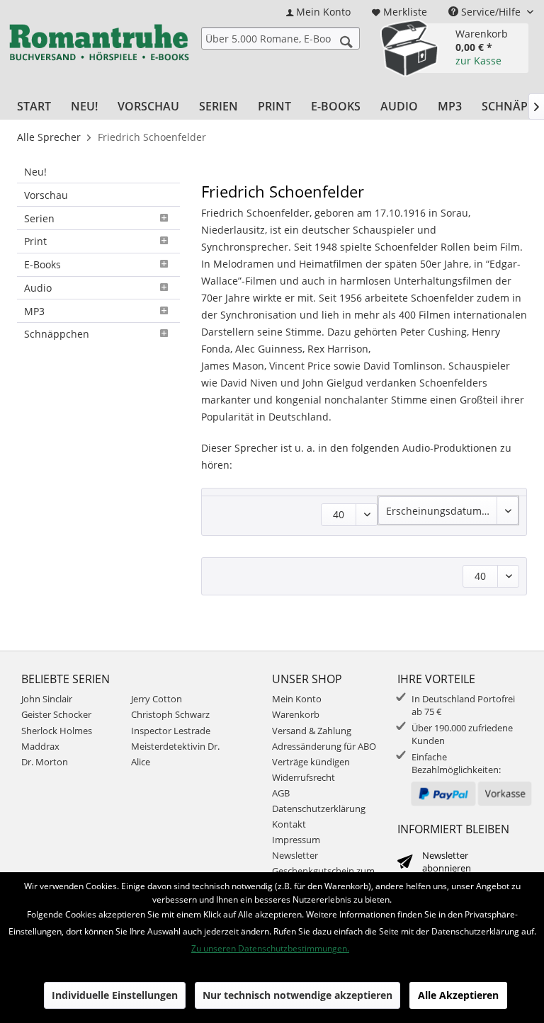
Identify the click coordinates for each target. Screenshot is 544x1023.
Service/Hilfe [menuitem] (490, 11)
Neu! (35, 171)
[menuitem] (318, 12)
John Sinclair (46, 698)
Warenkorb (295, 714)
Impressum (296, 839)
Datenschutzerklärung (319, 808)
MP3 (34, 311)
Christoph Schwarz (170, 714)
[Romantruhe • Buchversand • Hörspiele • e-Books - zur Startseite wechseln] (99, 46)
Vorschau (46, 195)
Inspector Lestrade (170, 730)
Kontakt (289, 824)
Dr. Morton (44, 761)
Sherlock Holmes (56, 730)
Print (35, 241)
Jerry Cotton (156, 698)
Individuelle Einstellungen (115, 995)
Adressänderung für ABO (324, 746)
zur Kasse (478, 60)
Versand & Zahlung (311, 730)
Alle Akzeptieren (458, 995)
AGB (281, 793)
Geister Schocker (56, 714)
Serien (39, 218)
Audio (38, 288)
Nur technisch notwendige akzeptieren (297, 995)
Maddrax (40, 746)
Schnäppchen (56, 334)
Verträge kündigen (311, 761)
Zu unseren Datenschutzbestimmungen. (270, 948)
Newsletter (295, 855)
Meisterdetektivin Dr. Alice (175, 754)
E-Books (42, 264)
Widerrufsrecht (303, 777)
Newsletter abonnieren (446, 861)
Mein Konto (297, 698)
